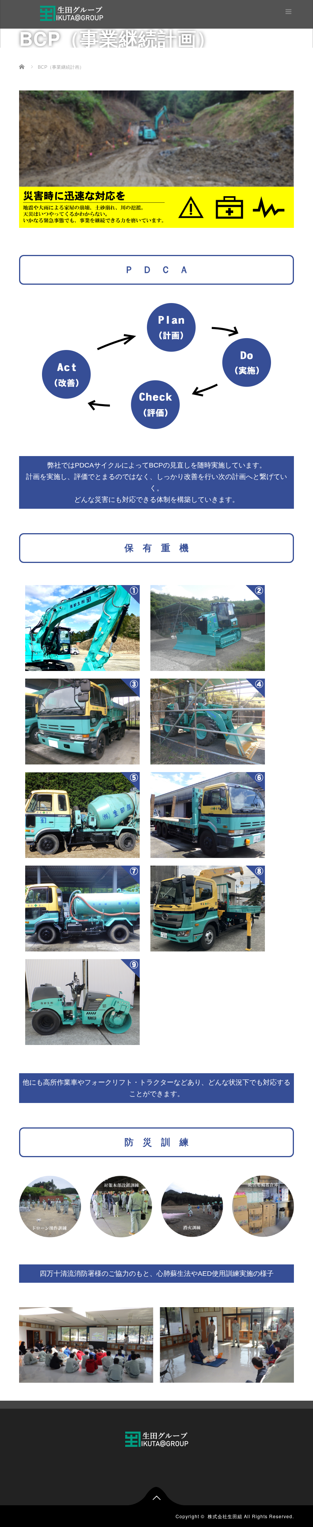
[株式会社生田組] (71, 12)
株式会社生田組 (225, 1516)
